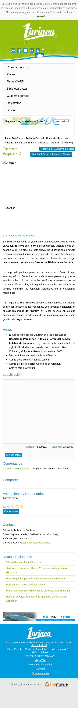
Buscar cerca (13, 454)
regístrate (25, 468)
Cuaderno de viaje (18, 95)
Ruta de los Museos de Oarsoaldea (25, 584)
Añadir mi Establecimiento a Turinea (51, 154)
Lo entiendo (40, 16)
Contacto (40, 669)
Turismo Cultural (35, 138)
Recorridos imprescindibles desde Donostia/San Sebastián (38, 590)
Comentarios (11, 511)
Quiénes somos (40, 673)
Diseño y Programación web (26, 684)
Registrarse (14, 102)
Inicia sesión (10, 468)
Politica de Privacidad (40, 664)
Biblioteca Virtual (17, 88)
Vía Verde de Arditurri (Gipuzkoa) (24, 562)
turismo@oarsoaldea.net (36, 542)
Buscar (11, 110)
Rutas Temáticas (17, 67)
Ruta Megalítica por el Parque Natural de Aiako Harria (35, 578)
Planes (11, 74)
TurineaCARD (15, 81)
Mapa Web (40, 660)
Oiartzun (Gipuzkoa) (62, 142)
